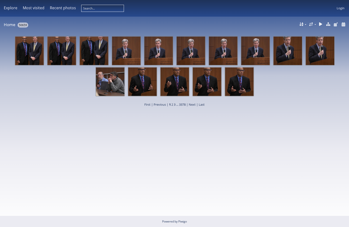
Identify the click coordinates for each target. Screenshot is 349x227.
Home (9, 24)
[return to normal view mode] (328, 24)
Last (202, 104)
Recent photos (63, 7)
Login (340, 8)
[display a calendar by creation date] (343, 24)
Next (192, 104)
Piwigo (182, 221)
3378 (182, 104)
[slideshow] (321, 24)
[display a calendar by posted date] (336, 24)
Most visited (33, 7)
